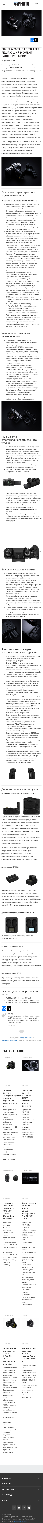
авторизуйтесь (25, 1038)
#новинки (4, 45)
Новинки (6, 1086)
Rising (10, 1013)
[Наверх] (40, 1515)
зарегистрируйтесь (9, 1040)
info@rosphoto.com (20, 1521)
